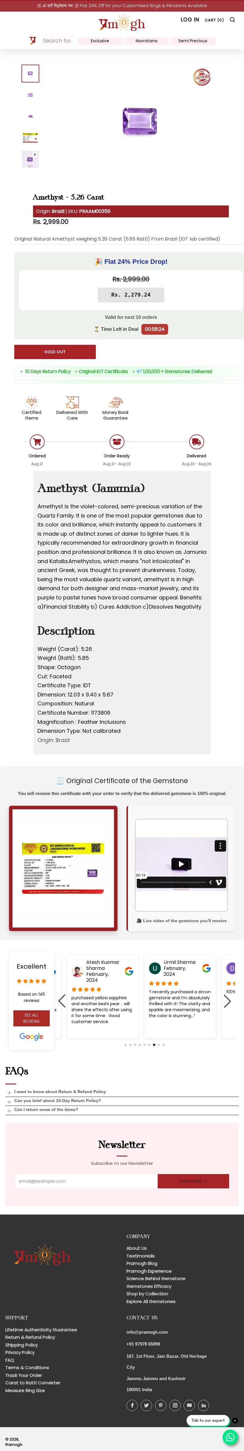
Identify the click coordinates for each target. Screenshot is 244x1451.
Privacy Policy (20, 1352)
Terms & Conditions (27, 1367)
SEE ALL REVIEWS (31, 1018)
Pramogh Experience (149, 1271)
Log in (190, 19)
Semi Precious (192, 41)
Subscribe (190, 1181)
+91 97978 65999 (143, 1343)
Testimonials (140, 1256)
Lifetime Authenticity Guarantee (41, 1330)
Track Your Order (23, 1375)
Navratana (146, 41)
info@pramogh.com (147, 1332)
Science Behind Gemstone (155, 1278)
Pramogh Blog (141, 1263)
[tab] (30, 73)
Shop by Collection (147, 1294)
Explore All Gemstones (151, 1301)
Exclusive (100, 41)
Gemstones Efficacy (148, 1286)
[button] (125, 1045)
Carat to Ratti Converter (32, 1383)
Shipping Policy (21, 1345)
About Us (136, 1248)
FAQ (9, 1360)
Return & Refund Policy (30, 1337)
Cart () (214, 20)
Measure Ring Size (25, 1390)
